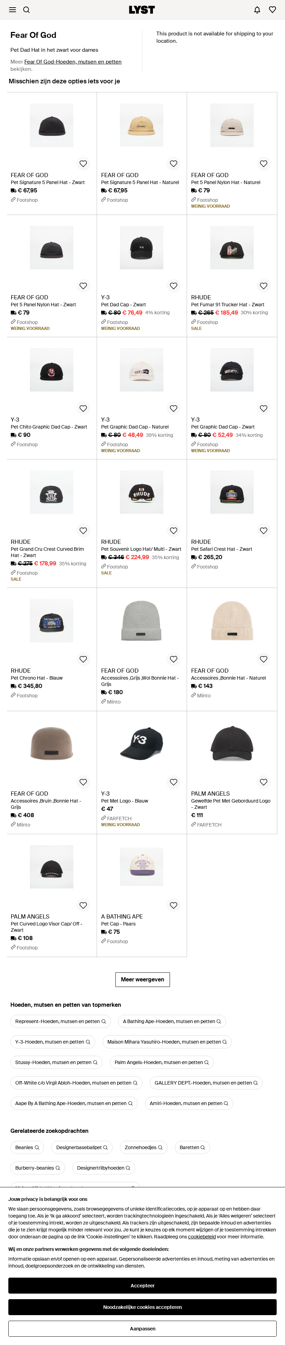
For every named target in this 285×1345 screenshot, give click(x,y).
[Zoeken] (26, 10)
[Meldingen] (257, 10)
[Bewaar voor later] (83, 164)
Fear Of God (33, 35)
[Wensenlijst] (272, 10)
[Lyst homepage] (142, 10)
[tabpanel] (142, 539)
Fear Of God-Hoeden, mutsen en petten (73, 61)
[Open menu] (12, 10)
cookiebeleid (202, 1237)
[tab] (64, 84)
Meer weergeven (142, 979)
